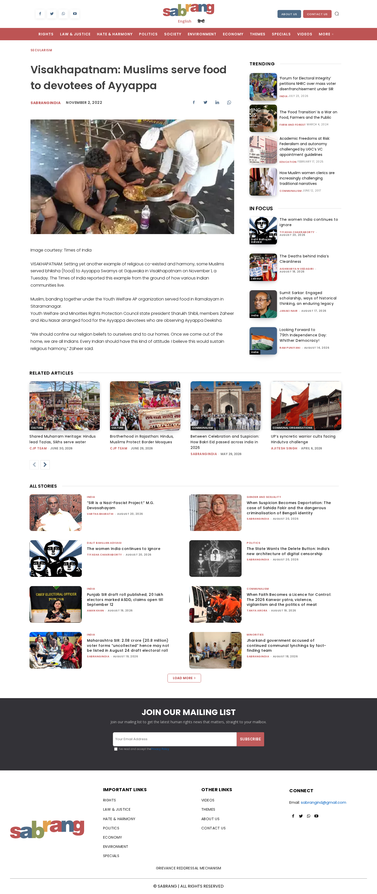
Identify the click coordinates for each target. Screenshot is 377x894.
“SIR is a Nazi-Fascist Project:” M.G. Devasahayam (120, 505)
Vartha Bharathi (100, 514)
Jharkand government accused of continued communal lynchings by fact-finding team (286, 645)
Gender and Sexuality (264, 497)
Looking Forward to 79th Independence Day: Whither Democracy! (303, 335)
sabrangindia (204, 454)
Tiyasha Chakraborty (297, 232)
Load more (183, 678)
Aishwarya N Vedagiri (297, 269)
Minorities (255, 635)
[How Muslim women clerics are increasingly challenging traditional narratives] (263, 181)
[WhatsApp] (63, 13)
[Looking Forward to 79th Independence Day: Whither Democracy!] (263, 341)
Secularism (41, 50)
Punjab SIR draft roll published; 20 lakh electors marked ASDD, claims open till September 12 (125, 599)
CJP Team (38, 448)
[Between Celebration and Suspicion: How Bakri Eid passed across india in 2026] (226, 405)
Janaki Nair (289, 311)
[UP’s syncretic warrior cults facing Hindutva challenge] (306, 405)
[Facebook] (40, 13)
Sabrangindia (46, 102)
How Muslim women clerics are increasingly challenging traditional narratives (307, 178)
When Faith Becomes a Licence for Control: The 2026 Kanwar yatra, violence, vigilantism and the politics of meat (289, 599)
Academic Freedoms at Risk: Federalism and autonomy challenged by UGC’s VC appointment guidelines (305, 146)
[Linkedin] (217, 102)
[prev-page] (34, 464)
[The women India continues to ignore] (263, 230)
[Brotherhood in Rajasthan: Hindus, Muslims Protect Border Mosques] (145, 405)
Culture (37, 428)
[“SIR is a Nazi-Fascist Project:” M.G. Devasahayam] (55, 512)
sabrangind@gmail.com (323, 802)
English (184, 21)
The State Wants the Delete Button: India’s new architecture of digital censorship (288, 551)
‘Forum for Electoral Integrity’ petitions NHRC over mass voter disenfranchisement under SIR (308, 84)
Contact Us (317, 14)
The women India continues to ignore (123, 548)
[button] (336, 13)
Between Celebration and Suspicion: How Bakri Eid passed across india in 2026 (225, 442)
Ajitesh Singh (284, 448)
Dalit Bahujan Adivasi (261, 240)
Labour (256, 278)
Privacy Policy (160, 749)
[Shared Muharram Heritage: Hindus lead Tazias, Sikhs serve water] (64, 405)
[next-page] (45, 464)
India (284, 96)
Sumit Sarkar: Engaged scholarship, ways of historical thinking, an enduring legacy (308, 298)
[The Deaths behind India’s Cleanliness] (263, 267)
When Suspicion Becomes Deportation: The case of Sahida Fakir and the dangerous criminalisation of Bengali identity (289, 507)
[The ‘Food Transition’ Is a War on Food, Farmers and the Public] (263, 118)
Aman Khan (95, 610)
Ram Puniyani (290, 348)
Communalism (291, 191)
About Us (289, 14)
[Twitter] (51, 13)
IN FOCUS (261, 208)
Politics (253, 543)
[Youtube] (74, 13)
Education (288, 162)
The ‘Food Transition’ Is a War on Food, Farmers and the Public (308, 114)
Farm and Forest (293, 125)
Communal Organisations (292, 428)
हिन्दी (201, 21)
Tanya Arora (257, 610)
